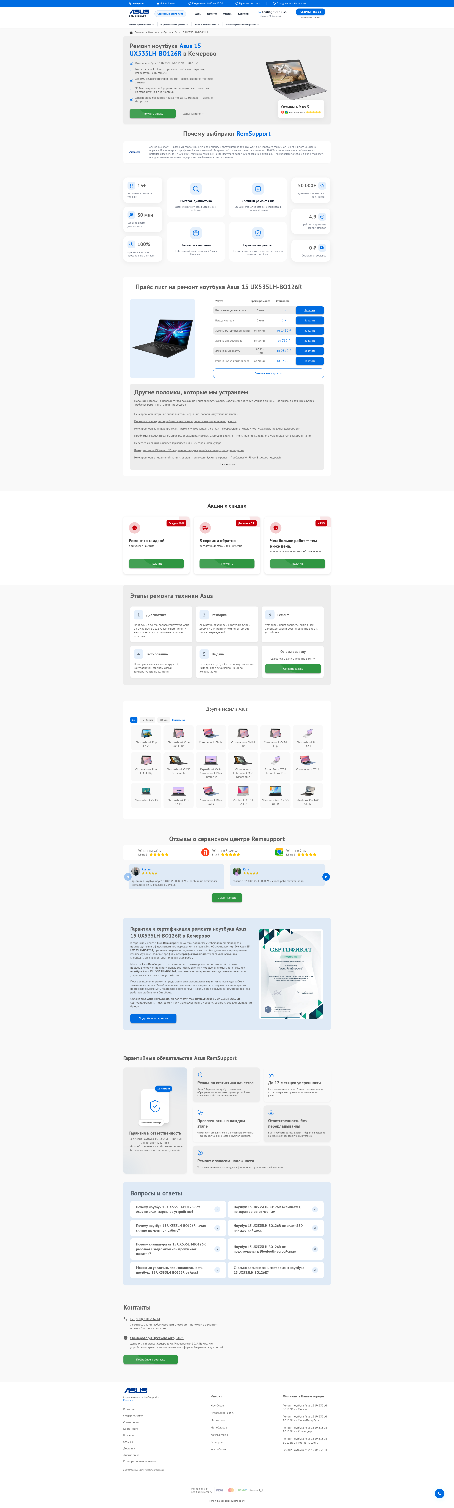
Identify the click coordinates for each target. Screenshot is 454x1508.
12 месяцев (163, 1088)
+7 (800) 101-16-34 (145, 1319)
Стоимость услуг (133, 1415)
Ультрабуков (218, 1449)
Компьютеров (219, 1434)
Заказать (309, 310)
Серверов (217, 1442)
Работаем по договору (151, 1122)
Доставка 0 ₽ (246, 523)
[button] (326, 877)
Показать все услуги (266, 373)
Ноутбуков (217, 1405)
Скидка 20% (176, 523)
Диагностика (131, 1455)
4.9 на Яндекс (168, 3)
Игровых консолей (223, 1412)
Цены (198, 13)
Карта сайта (130, 1428)
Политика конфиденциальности (227, 1500)
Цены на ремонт (193, 113)
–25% (321, 523)
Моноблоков (219, 1427)
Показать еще (227, 464)
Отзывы (227, 13)
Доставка (129, 1448)
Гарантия (212, 13)
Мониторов (218, 1420)
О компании (131, 1422)
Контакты (243, 13)
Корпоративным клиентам (139, 1461)
